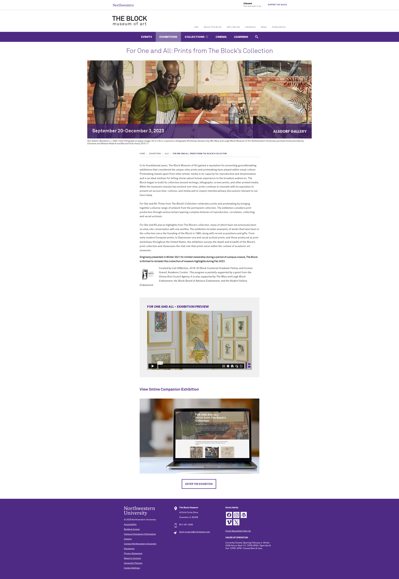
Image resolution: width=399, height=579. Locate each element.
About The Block (212, 27)
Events (146, 37)
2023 (167, 154)
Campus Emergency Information (140, 534)
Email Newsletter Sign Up (238, 531)
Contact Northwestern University (140, 544)
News (264, 27)
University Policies (133, 563)
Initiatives (250, 27)
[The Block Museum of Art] (129, 18)
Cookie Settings (132, 568)
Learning (241, 37)
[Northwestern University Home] (123, 5)
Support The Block (277, 5)
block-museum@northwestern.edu (194, 532)
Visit (196, 27)
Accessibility (130, 524)
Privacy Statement (133, 553)
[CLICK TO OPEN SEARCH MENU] (257, 37)
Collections (194, 37)
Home (142, 154)
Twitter (236, 522)
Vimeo (229, 522)
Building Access (132, 529)
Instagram (236, 515)
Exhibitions (168, 37)
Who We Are (233, 27)
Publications (279, 27)
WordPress (244, 515)
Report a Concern (132, 558)
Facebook (229, 515)
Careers (128, 539)
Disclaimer (129, 549)
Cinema (221, 37)
